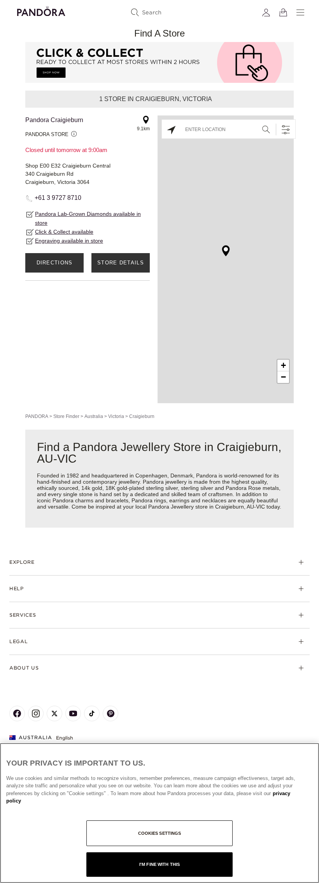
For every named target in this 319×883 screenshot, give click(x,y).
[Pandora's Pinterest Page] (110, 713)
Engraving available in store (69, 241)
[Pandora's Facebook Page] (17, 713)
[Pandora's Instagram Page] (36, 713)
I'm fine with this (159, 864)
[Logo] (41, 9)
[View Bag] (283, 12)
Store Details (120, 263)
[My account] (266, 12)
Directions (55, 263)
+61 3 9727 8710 (58, 197)
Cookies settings (159, 833)
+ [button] (283, 365)
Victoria (116, 416)
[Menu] (300, 12)
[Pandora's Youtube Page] (73, 713)
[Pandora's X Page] (54, 713)
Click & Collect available (64, 232)
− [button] (283, 377)
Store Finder (66, 416)
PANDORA (36, 416)
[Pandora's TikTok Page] (92, 713)
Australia (93, 416)
